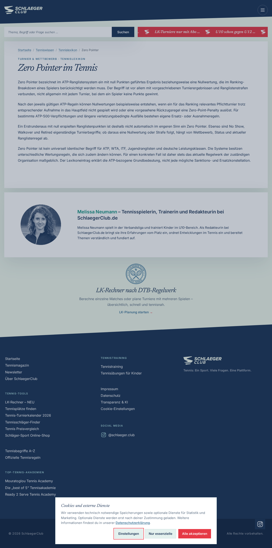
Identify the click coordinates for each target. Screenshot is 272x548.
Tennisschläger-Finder (22, 422)
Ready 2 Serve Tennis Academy (30, 494)
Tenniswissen (45, 50)
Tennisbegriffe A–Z (20, 451)
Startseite (24, 50)
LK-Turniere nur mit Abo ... (174, 32)
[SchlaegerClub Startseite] (23, 10)
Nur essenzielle (160, 534)
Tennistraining (112, 366)
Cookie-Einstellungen (118, 409)
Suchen (123, 32)
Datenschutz (110, 395)
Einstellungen (128, 534)
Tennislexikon (67, 50)
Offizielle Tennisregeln (22, 457)
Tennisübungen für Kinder (121, 373)
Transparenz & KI (114, 402)
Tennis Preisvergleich (22, 429)
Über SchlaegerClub (21, 379)
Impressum (109, 389)
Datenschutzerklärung (133, 523)
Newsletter (13, 372)
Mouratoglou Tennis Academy (29, 481)
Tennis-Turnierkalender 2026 (28, 415)
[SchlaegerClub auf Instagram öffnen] (260, 524)
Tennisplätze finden (20, 409)
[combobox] (58, 32)
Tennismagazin (17, 365)
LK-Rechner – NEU (19, 402)
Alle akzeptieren (194, 534)
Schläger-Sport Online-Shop (27, 435)
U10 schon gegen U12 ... (233, 32)
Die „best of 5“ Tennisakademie (30, 488)
